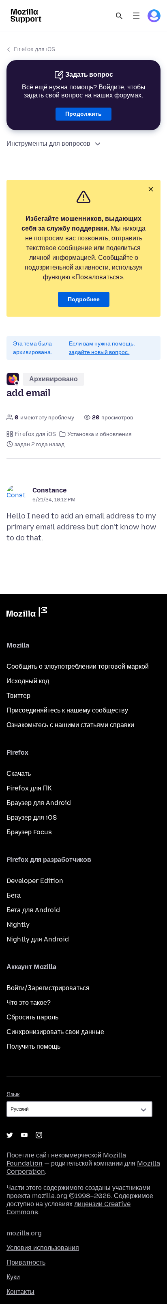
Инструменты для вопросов (48, 143)
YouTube (24, 1135)
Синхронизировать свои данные (55, 1032)
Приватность (25, 1262)
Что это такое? (28, 1002)
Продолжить (83, 113)
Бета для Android (33, 910)
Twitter (9, 1135)
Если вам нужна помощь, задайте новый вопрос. (102, 348)
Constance (49, 490)
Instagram (39, 1135)
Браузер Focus (29, 832)
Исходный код (27, 681)
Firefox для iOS (34, 49)
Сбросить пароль (32, 1017)
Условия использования (42, 1248)
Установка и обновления (99, 434)
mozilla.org (24, 1233)
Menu (136, 15)
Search (119, 15)
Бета (13, 895)
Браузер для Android (38, 803)
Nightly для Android (37, 939)
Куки (13, 1277)
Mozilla (26, 613)
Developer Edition (34, 881)
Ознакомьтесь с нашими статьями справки (70, 725)
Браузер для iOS (31, 817)
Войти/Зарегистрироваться (48, 988)
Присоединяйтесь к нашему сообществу (67, 710)
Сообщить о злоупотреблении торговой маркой (77, 666)
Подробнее (84, 299)
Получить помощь (33, 1046)
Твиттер (18, 695)
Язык (12, 1094)
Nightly (18, 924)
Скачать (18, 773)
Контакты (20, 1291)
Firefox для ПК (28, 788)
